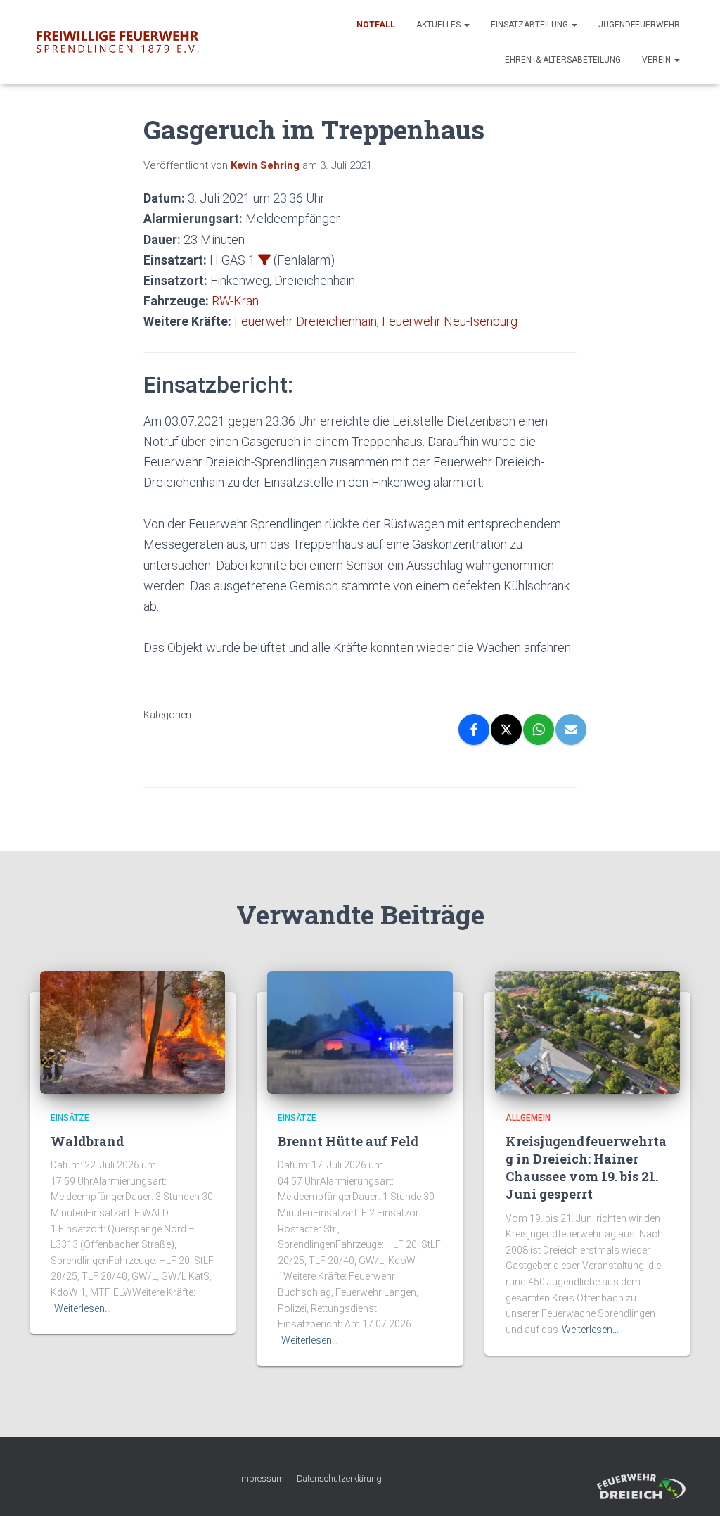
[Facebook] (473, 729)
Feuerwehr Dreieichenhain (305, 321)
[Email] (570, 729)
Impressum (261, 1478)
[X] (506, 729)
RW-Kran (235, 300)
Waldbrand (87, 1141)
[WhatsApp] (538, 729)
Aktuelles (439, 25)
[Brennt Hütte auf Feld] (359, 1031)
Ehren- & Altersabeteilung (563, 60)
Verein (657, 60)
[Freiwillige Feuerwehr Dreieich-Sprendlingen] (117, 42)
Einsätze (70, 1118)
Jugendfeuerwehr (639, 25)
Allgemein (528, 1118)
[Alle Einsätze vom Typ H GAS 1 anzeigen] (264, 259)
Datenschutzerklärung (339, 1478)
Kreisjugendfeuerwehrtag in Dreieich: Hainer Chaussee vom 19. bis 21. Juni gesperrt (586, 1168)
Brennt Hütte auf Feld (348, 1141)
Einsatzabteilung (530, 25)
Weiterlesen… (82, 1308)
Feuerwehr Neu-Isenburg (450, 321)
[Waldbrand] (132, 1031)
